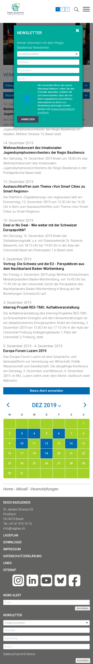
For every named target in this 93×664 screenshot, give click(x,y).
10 (21, 443)
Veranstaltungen (44, 489)
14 (71, 443)
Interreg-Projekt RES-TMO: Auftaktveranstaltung (41, 307)
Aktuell (21, 489)
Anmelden (83, 660)
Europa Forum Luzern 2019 (24, 351)
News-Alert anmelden (46, 391)
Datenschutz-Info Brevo (19, 654)
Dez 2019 (45, 405)
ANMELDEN (28, 119)
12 (46, 443)
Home (8, 489)
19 (46, 453)
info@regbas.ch (14, 528)
